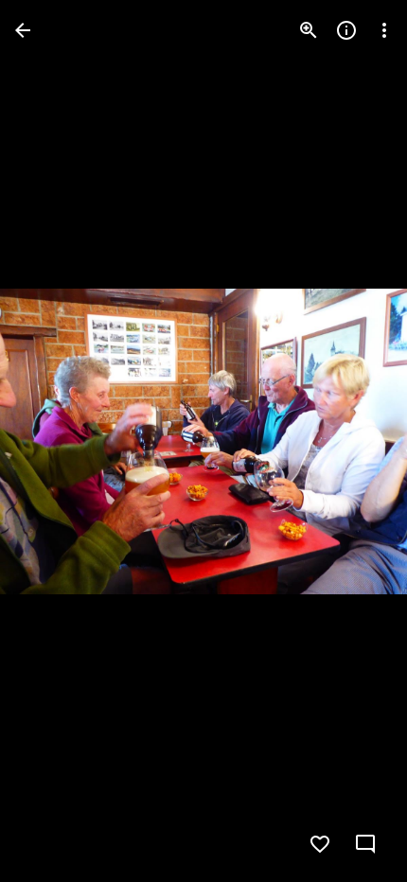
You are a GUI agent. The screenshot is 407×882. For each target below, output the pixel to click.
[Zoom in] (308, 30)
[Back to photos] (22, 30)
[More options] (384, 30)
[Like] (320, 844)
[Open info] (346, 30)
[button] (53, 441)
